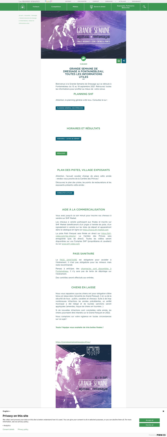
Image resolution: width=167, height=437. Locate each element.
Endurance (136, 1)
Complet (96, 1)
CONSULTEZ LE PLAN (64, 193)
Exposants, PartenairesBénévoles (125, 7)
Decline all (149, 425)
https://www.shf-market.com (95, 230)
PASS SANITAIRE (68, 260)
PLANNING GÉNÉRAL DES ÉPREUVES (70, 108)
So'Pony (68, 1)
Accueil (21, 15)
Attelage (122, 1)
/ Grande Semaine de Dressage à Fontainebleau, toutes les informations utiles (28, 21)
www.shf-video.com (71, 244)
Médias (75, 6)
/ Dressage (34, 15)
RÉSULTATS (61, 153)
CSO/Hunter (82, 1)
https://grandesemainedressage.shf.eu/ (73, 342)
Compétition (56, 6)
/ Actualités (27, 15)
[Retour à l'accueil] (23, 7)
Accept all (149, 420)
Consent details (8, 429)
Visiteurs (36, 6)
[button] (36, 7)
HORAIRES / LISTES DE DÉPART (68, 138)
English (6, 411)
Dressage (108, 1)
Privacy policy (23, 429)
